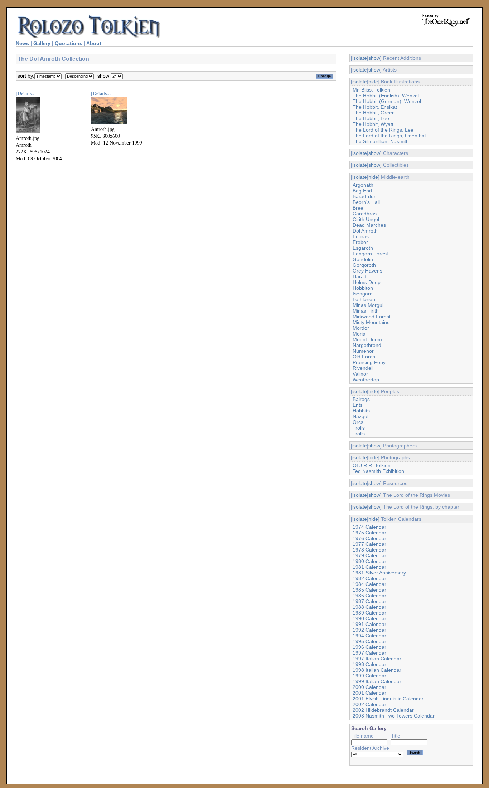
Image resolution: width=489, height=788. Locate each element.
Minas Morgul (368, 305)
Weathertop (366, 379)
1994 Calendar (369, 635)
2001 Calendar (369, 693)
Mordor (361, 328)
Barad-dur (364, 196)
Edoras (361, 236)
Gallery (41, 43)
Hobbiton (363, 288)
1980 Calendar (369, 561)
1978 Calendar (369, 550)
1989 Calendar (369, 613)
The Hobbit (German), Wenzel (387, 101)
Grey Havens (367, 271)
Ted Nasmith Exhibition (378, 471)
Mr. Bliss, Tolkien (371, 90)
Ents (358, 405)
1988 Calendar (369, 607)
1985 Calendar (369, 590)
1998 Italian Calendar (377, 670)
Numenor (363, 351)
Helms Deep (367, 282)
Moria (359, 334)
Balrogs (361, 399)
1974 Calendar (369, 527)
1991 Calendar (369, 624)
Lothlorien (364, 299)
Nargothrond (367, 345)
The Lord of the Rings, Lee (383, 130)
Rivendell (363, 368)
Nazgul (360, 416)
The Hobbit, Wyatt (373, 124)
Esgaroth (363, 248)
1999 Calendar (369, 676)
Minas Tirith (366, 311)
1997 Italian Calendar (377, 658)
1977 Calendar (369, 544)
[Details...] (27, 93)
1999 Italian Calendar (377, 681)
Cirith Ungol (366, 219)
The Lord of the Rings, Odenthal (389, 135)
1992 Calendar (369, 630)
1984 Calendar (369, 584)
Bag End (362, 191)
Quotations (68, 43)
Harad (360, 276)
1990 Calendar (369, 618)
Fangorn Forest (370, 253)
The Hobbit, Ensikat (375, 107)
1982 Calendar (369, 578)
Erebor (360, 242)
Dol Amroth (365, 231)
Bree (358, 208)
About (93, 43)
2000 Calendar (369, 687)
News (22, 43)
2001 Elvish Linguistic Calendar (388, 698)
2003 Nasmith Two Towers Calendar (394, 716)
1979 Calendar (369, 555)
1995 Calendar (369, 641)
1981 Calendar (369, 567)
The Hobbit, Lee (371, 118)
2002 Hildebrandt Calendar (383, 710)
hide (373, 81)
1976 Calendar (369, 538)
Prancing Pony (369, 362)
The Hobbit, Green (374, 113)
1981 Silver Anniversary (379, 573)
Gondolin (363, 259)
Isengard (363, 294)
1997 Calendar (369, 653)
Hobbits (361, 410)
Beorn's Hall (366, 202)
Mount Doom (367, 339)
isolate (359, 58)
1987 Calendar (369, 601)
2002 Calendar (369, 704)
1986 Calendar (369, 595)
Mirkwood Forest (372, 316)
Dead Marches (369, 225)
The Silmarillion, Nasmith (381, 141)
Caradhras (365, 213)
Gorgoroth (364, 265)
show (374, 58)
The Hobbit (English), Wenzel (386, 95)
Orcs (358, 422)
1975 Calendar (369, 532)
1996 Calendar (369, 647)
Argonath (363, 185)
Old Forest (365, 356)
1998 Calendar (369, 664)
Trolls (359, 428)
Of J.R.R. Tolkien (372, 465)
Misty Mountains (371, 322)
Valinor (360, 374)
